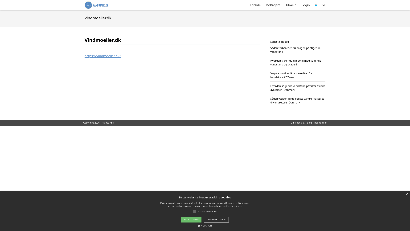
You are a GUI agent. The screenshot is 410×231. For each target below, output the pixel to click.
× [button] (407, 194)
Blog (309, 122)
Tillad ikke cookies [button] (216, 219)
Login (306, 5)
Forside (255, 5)
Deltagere (273, 5)
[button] (205, 225)
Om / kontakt (297, 122)
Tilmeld (291, 5)
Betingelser (320, 122)
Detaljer (238, 206)
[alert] (205, 211)
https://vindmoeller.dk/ (103, 56)
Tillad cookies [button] (191, 219)
